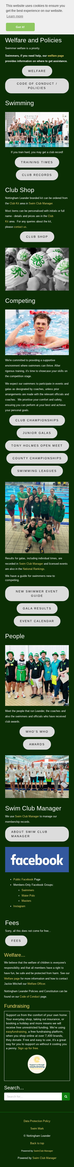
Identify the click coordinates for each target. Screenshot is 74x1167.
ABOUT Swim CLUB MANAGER (29, 834)
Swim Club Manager (31, 563)
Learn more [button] (15, 16)
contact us (20, 226)
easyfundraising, (16, 1031)
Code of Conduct (30, 996)
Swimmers (28, 890)
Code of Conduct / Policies (37, 86)
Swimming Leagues (37, 471)
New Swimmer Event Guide (37, 593)
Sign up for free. (28, 1048)
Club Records (37, 175)
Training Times (37, 162)
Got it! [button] (20, 27)
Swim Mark (37, 1128)
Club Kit (14, 203)
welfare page (56, 55)
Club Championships (37, 420)
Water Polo (28, 895)
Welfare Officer (36, 983)
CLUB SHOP (37, 236)
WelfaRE (37, 71)
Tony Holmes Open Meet (37, 445)
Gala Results (37, 608)
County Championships (37, 458)
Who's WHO (37, 731)
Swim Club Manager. (41, 203)
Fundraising (16, 1006)
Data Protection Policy (37, 1121)
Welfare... (14, 955)
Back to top (37, 1143)
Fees (16, 940)
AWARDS (37, 744)
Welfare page (12, 978)
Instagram (19, 906)
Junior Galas (37, 433)
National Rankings (33, 568)
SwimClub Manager (43, 1151)
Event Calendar (37, 621)
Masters (26, 900)
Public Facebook (23, 879)
